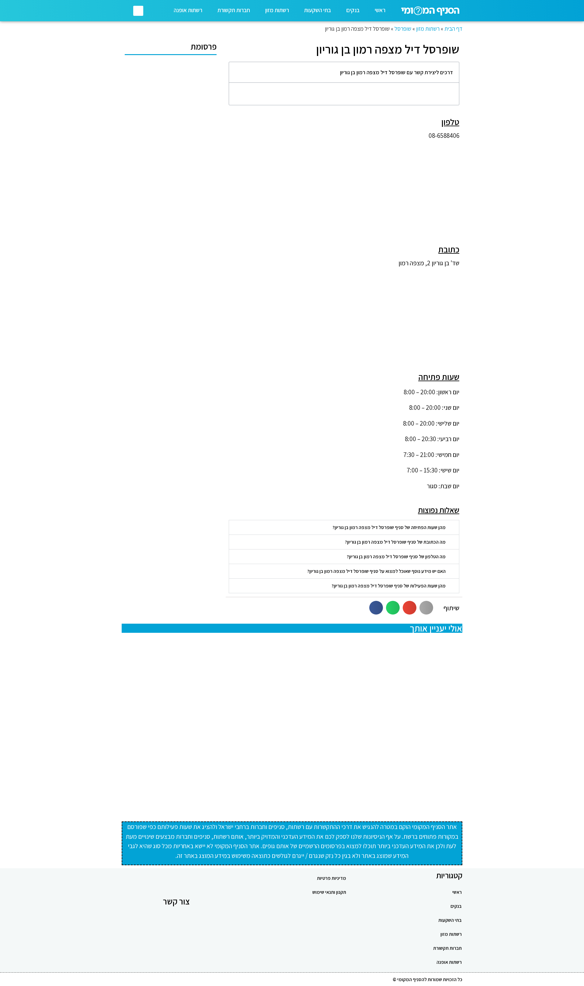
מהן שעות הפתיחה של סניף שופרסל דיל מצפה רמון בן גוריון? (389, 527)
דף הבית (453, 28)
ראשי (380, 10)
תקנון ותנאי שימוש (329, 892)
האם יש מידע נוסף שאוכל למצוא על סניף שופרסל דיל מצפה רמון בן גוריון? (376, 571)
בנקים (353, 10)
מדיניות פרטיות (331, 878)
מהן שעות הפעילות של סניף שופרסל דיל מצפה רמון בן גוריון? (389, 586)
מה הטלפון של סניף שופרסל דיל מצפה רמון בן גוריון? (396, 556)
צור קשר (176, 901)
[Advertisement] (344, 187)
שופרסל (403, 28)
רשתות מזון (277, 10)
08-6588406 (444, 135)
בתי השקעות (317, 10)
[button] (138, 11)
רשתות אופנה (188, 10)
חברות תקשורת (233, 10)
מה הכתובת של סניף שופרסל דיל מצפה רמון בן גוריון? (395, 542)
